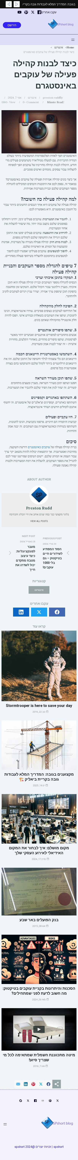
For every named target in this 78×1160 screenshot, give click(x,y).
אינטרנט (58, 47)
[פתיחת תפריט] (73, 39)
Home (70, 47)
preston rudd (51, 97)
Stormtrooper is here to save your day (39, 705)
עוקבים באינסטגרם (39, 447)
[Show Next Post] (9, 4)
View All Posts (39, 521)
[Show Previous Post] (17, 4)
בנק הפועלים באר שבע (39, 920)
